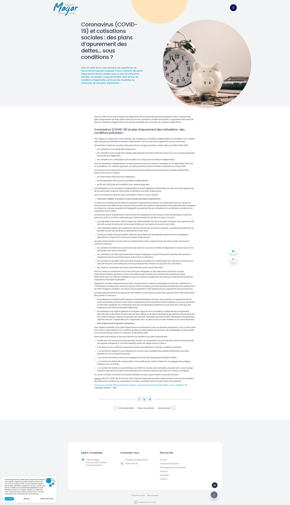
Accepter (9, 499)
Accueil (163, 460)
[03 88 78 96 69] (233, 258)
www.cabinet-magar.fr (12, 481)
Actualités (164, 475)
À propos (164, 471)
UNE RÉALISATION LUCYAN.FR (147, 502)
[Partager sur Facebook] (139, 399)
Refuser (27, 499)
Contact (163, 479)
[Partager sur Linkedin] (144, 399)
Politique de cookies (138, 495)
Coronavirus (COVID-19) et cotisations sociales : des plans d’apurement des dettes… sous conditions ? (139, 385)
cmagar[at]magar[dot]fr (136, 460)
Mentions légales (152, 495)
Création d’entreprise (169, 464)
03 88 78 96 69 (131, 464)
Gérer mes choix (46, 499)
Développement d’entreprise (173, 467)
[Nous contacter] (233, 250)
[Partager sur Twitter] (150, 399)
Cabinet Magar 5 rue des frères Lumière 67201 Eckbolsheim (96, 462)
